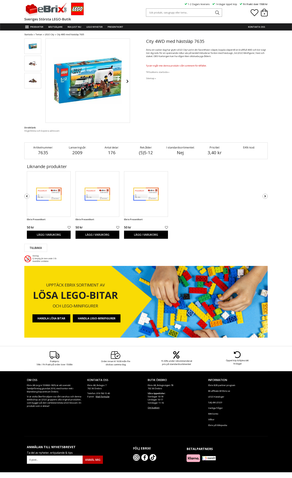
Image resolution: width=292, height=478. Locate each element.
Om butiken (154, 407)
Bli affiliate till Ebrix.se (219, 390)
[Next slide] (127, 81)
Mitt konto (213, 413)
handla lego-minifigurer (96, 318)
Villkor (211, 419)
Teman (38, 34)
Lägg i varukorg (49, 235)
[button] (32, 46)
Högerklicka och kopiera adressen (41, 130)
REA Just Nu (74, 26)
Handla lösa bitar (51, 318)
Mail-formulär (103, 396)
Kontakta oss (256, 26)
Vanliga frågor (215, 407)
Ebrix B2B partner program (221, 385)
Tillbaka (36, 248)
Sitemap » (151, 78)
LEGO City (49, 34)
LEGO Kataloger (216, 396)
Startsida (28, 34)
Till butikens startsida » (157, 72)
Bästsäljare (55, 26)
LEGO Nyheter (94, 26)
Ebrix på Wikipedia (217, 425)
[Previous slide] (48, 81)
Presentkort (115, 26)
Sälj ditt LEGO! (215, 402)
